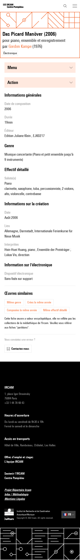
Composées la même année (22, 310)
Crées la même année (39, 302)
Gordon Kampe (20, 46)
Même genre (14, 302)
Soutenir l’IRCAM (14, 473)
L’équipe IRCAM (13, 461)
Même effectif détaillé (55, 310)
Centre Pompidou (14, 478)
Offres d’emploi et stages (18, 457)
